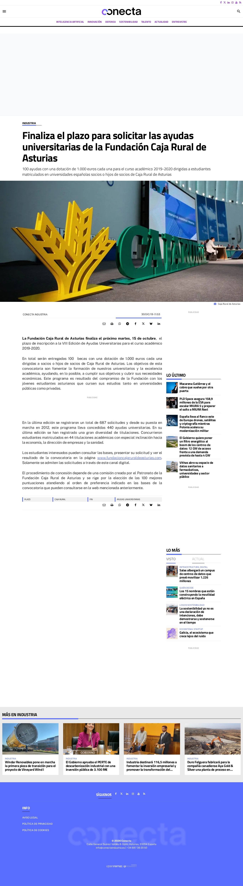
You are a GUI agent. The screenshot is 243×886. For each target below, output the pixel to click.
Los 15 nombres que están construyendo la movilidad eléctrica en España (197, 594)
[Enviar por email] (104, 324)
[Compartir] (120, 324)
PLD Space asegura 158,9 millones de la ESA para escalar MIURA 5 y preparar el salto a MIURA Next (197, 404)
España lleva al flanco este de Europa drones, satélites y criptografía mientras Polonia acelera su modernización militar (197, 423)
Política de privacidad (37, 823)
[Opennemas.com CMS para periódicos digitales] (121, 866)
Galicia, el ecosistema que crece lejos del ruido (196, 634)
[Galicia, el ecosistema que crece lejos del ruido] (172, 633)
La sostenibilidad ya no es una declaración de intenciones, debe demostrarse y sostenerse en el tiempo (196, 615)
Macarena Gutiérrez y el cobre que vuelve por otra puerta (196, 387)
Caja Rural (60, 499)
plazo (27, 499)
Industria (29, 123)
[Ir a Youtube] (236, 2)
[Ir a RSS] (240, 2)
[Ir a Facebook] (221, 2)
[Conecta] (121, 11)
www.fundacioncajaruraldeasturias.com (129, 458)
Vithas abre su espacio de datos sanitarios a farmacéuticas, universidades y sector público (196, 469)
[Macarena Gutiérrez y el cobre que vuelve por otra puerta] (172, 387)
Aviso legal (30, 817)
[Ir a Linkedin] (229, 2)
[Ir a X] (224, 2)
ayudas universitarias (128, 499)
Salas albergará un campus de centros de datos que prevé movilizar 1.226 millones (197, 575)
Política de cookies (35, 830)
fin (91, 499)
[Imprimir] (112, 324)
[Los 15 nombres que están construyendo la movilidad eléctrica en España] (172, 592)
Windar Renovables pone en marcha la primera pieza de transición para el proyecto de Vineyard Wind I (30, 765)
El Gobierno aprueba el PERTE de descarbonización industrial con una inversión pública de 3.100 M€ (90, 765)
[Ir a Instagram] (232, 2)
